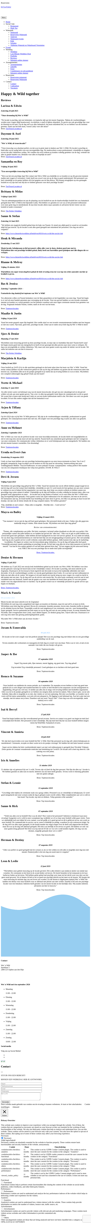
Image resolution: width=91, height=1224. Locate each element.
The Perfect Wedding (14, 211)
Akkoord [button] (15, 1107)
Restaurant (14, 26)
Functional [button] (5, 1180)
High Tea (13, 28)
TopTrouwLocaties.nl (14, 129)
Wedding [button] (9, 50)
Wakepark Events (17, 39)
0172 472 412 (6, 980)
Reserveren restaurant (18, 77)
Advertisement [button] (6, 1206)
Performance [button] (5, 1189)
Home (8, 22)
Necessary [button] (5, 1136)
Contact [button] (8, 82)
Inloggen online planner (19, 60)
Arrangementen (16, 65)
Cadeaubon (14, 86)
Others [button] (3, 1215)
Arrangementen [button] (11, 62)
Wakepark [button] (9, 30)
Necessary (7, 1138)
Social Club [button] (10, 24)
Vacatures (14, 88)
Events (8, 47)
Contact (13, 84)
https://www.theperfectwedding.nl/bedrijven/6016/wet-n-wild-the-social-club (34, 233)
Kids (12, 41)
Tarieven (13, 37)
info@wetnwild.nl (8, 978)
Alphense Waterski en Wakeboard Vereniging (27, 45)
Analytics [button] (4, 1198)
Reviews (13, 58)
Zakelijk (13, 67)
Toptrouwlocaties (12, 308)
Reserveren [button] (10, 75)
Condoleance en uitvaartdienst (21, 71)
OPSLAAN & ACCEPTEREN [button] (13, 1222)
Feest (12, 69)
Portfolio (13, 56)
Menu (4, 18)
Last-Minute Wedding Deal (20, 54)
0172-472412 (6, 7)
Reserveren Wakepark (18, 35)
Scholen (13, 43)
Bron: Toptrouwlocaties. (45, 552)
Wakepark (14, 32)
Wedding (13, 52)
